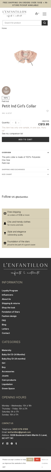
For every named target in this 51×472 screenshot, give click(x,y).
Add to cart (25, 139)
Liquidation (7, 384)
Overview (6, 152)
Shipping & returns (11, 303)
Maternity (6, 350)
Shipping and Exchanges (13, 169)
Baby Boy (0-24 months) (14, 358)
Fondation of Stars (11, 312)
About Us (6, 299)
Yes (30, 459)
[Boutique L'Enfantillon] (25, 269)
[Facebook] (3, 443)
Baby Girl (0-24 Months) (13, 354)
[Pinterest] (12, 443)
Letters (5, 329)
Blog (4, 324)
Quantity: (6, 122)
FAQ (4, 320)
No (37, 459)
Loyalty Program (10, 290)
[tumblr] (16, 443)
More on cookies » (45, 463)
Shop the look (8, 307)
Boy (4, 367)
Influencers (7, 295)
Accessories (8, 371)
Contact (6, 333)
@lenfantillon (21, 197)
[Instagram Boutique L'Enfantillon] (7, 443)
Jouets (5, 375)
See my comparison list (12, 133)
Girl (3, 363)
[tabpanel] (25, 58)
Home (4, 28)
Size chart (7, 174)
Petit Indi (5, 101)
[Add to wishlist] (48, 111)
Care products (9, 380)
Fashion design (9, 316)
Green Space (8, 388)
